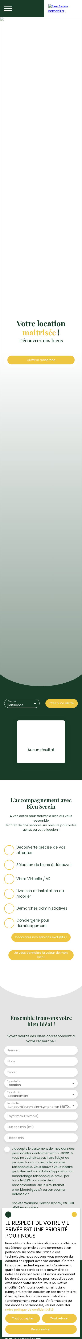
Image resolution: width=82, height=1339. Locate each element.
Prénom (13, 1050)
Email (12, 1072)
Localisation (13, 1103)
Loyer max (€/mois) (23, 1116)
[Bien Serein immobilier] (63, 8)
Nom (11, 1061)
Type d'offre (13, 1081)
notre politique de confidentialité (29, 1309)
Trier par (12, 701)
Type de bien (14, 1092)
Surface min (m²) (21, 1127)
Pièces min (16, 1138)
